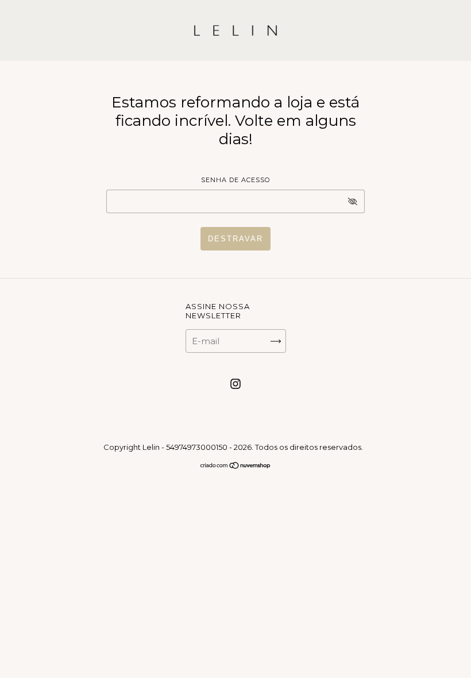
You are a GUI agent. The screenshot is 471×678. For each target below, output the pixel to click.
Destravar (235, 238)
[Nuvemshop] (236, 466)
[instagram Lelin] (235, 384)
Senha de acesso (235, 180)
